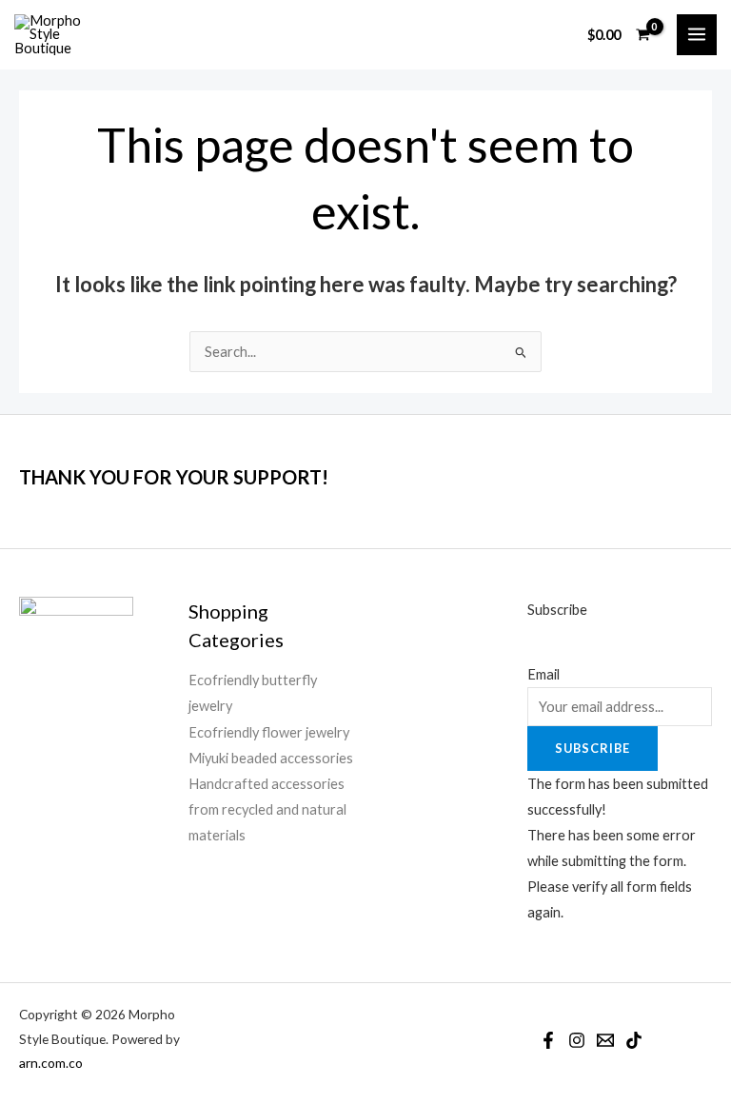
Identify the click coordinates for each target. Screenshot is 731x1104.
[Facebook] (548, 1040)
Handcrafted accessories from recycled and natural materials (267, 809)
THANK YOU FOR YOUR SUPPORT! (173, 476)
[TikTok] (633, 1040)
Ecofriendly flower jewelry (268, 732)
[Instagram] (576, 1040)
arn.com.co (51, 1063)
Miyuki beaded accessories (270, 758)
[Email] (605, 1040)
